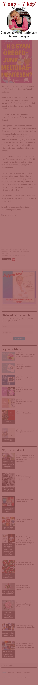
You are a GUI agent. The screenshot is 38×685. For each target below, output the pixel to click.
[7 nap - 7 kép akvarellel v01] (19, 20)
